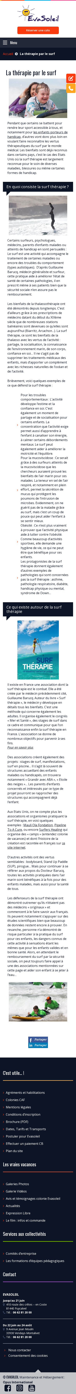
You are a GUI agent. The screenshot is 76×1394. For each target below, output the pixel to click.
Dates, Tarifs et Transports (26, 1129)
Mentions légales (18, 1107)
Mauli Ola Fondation (38, 825)
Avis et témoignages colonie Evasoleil (33, 1198)
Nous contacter (19, 1350)
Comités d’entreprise (21, 1253)
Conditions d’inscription (23, 1114)
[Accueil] (38, 15)
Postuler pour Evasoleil (23, 1136)
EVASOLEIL (12, 1377)
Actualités (13, 1206)
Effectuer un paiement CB (24, 1143)
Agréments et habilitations (25, 1092)
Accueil (8, 54)
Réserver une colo (38, 30)
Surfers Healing (50, 829)
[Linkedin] (38, 1045)
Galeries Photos (17, 1184)
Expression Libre (18, 1213)
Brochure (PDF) (17, 1122)
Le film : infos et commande (25, 1220)
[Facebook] (38, 1039)
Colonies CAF (15, 1100)
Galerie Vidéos (16, 1191)
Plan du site (14, 1151)
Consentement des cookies (28, 1355)
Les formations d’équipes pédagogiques (35, 1261)
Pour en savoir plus (20, 747)
